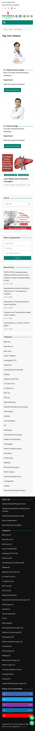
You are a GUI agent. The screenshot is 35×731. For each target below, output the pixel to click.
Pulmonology (8, 458)
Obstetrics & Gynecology (12, 439)
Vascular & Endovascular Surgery (15, 490)
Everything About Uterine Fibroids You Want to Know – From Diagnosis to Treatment (16, 291)
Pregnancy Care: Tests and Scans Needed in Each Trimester (17, 313)
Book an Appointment (8, 2)
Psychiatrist (7, 453)
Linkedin (15, 8)
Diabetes (7, 374)
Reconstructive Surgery (11, 467)
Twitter (5, 8)
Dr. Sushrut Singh (11, 126)
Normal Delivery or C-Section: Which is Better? (17, 324)
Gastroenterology (23, 175)
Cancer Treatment (10, 356)
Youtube (11, 8)
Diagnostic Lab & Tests (10, 175)
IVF (5, 425)
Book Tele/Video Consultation (10, 5)
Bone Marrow (8, 346)
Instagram (8, 8)
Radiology (7, 463)
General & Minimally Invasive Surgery (16, 407)
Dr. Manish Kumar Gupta (14, 70)
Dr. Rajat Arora (8, 388)
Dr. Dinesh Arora (9, 384)
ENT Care (7, 393)
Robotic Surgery (9, 472)
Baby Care (7, 342)
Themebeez (23, 726)
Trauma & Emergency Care (12, 477)
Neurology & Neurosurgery (13, 435)
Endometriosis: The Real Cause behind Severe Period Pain (16, 303)
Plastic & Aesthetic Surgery (13, 449)
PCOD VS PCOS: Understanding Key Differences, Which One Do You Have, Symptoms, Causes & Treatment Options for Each (17, 276)
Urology (6, 486)
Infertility (7, 416)
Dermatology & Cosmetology (13, 370)
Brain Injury (8, 351)
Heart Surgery (8, 411)
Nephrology (8, 430)
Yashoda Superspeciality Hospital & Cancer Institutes (16, 509)
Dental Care (8, 365)
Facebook (2, 8)
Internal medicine (9, 421)
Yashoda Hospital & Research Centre (14, 504)
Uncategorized (8, 481)
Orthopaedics (8, 444)
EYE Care (7, 398)
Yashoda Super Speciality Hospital (13, 516)
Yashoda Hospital (10, 185)
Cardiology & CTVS (10, 360)
